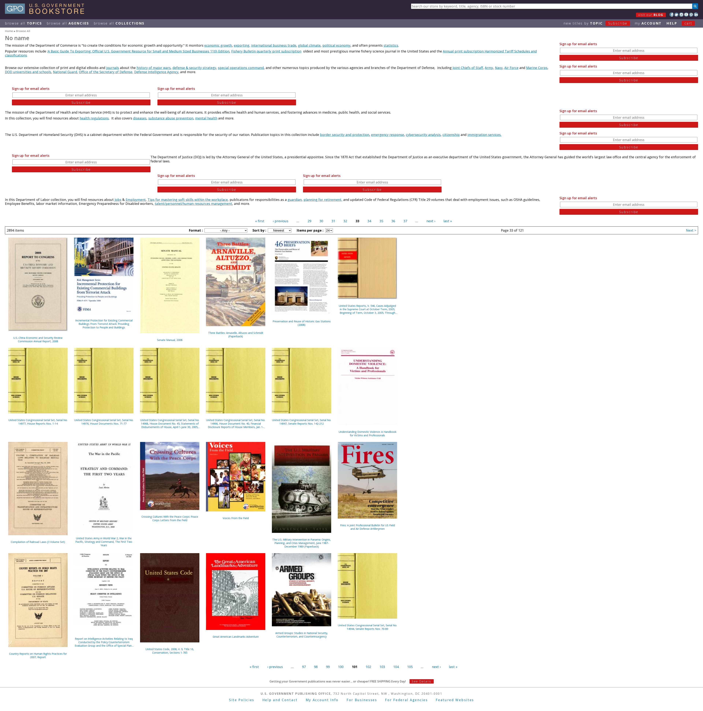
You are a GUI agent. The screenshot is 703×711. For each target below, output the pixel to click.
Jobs (118, 199)
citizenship (451, 134)
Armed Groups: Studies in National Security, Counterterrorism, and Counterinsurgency (301, 634)
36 (393, 221)
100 (340, 667)
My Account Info (322, 700)
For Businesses (362, 700)
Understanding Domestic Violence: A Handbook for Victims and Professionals (367, 433)
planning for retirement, (323, 199)
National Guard (65, 72)
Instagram (681, 14)
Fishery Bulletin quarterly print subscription (266, 51)
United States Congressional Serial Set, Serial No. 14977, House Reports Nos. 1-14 (38, 421)
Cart (688, 23)
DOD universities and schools (28, 72)
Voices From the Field (236, 518)
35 (381, 221)
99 (328, 667)
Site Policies (241, 700)
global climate (309, 45)
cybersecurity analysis (423, 134)
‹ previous (280, 221)
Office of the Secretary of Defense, (106, 72)
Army (489, 67)
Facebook (671, 14)
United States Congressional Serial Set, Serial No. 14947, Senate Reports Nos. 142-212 (301, 421)
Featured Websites (455, 700)
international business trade (273, 45)
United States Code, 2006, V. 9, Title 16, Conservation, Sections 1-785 (170, 650)
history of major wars (154, 67)
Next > (691, 230)
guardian (295, 199)
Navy (499, 67)
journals (112, 67)
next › (430, 221)
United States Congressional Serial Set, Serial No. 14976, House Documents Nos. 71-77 (103, 421)
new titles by (595, 23)
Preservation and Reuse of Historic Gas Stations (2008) (302, 323)
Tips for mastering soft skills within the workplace (188, 199)
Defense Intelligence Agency (156, 72)
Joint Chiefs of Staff (468, 67)
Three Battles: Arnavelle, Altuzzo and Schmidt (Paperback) (235, 334)
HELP (671, 23)
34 (369, 221)
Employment (136, 199)
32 (345, 221)
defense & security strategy (194, 67)
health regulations (94, 118)
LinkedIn (696, 14)
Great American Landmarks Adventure (236, 636)
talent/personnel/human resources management (193, 203)
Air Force (511, 67)
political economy (336, 45)
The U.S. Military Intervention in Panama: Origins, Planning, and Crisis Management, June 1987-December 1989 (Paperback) (301, 543)
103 (382, 667)
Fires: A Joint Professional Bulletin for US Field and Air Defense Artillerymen (367, 527)
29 (309, 221)
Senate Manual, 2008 (169, 340)
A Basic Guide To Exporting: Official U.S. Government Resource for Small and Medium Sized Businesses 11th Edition (138, 51)
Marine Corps (536, 67)
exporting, (242, 45)
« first (259, 221)
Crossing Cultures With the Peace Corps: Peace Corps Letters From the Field (170, 518)
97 (304, 667)
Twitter (676, 14)
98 (316, 667)
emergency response (387, 134)
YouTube (686, 14)
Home (9, 31)
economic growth (218, 45)
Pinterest (691, 14)
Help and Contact (280, 700)
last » (447, 221)
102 (368, 667)
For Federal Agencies (406, 700)
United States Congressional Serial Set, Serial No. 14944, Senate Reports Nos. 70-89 (367, 627)
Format (195, 230)
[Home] (46, 12)
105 (410, 667)
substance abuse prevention (170, 118)
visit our (650, 15)
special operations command (241, 67)
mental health (206, 118)
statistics (391, 45)
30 (321, 221)
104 (396, 667)
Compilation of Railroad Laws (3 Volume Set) (38, 542)
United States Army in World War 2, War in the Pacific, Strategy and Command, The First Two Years (103, 541)
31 (333, 221)
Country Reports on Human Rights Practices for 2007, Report (38, 655)
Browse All (23, 23)
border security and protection (344, 134)
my (648, 23)
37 (405, 221)
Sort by (258, 230)
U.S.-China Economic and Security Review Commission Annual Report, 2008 (37, 339)
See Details (421, 681)
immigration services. (484, 134)
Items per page (310, 230)
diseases (139, 118)
